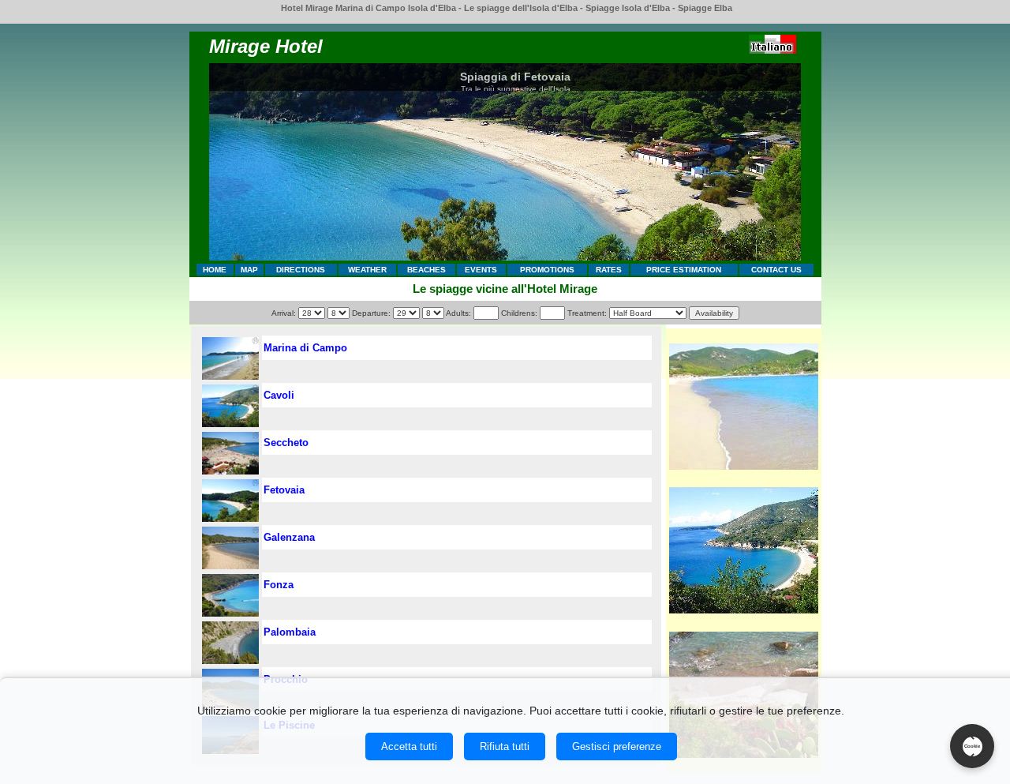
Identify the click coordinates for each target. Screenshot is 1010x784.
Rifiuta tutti (504, 746)
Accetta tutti (409, 746)
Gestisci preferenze (616, 746)
